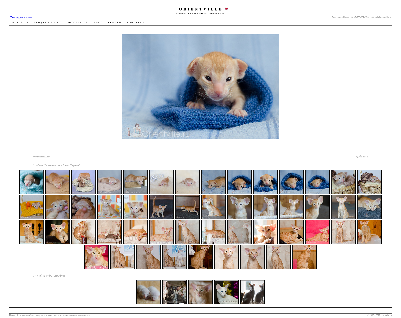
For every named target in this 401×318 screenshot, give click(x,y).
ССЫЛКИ (114, 22)
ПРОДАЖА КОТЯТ (47, 22)
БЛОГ (98, 22)
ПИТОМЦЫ (20, 22)
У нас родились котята (21, 17)
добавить (362, 156)
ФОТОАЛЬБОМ (78, 22)
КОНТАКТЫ (135, 22)
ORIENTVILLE (201, 9)
